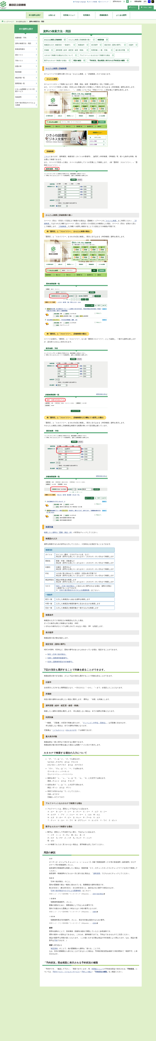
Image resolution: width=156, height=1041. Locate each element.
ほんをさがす (71, 730)
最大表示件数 (120, 50)
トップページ (8, 21)
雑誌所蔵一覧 (20, 78)
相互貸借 (54, 948)
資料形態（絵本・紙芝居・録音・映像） (70, 50)
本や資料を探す (35, 15)
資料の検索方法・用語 (23, 43)
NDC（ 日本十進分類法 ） (66, 586)
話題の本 (18, 66)
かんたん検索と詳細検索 (53, 40)
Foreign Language (80, 2)
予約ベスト (19, 60)
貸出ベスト (19, 55)
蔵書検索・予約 (20, 38)
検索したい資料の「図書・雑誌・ (57, 532)
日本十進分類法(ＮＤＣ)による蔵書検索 (74, 590)
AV (71, 532)
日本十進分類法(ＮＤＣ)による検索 (25, 104)
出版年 (131, 45)
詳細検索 (63, 68)
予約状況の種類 (101, 972)
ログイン (134, 7)
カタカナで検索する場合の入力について (58, 55)
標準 (145, 1)
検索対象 (101, 40)
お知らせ (51, 15)
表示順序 (94, 45)
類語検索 (18, 72)
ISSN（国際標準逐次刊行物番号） (60, 662)
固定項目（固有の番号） (113, 45)
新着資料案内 (20, 49)
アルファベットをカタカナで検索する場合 (95, 55)
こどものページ (58, 730)
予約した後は (86, 972)
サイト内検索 (93, 2)
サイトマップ (104, 2)
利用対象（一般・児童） (100, 50)
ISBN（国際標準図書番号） (57, 658)
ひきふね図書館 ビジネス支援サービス (25, 90)
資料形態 (96, 873)
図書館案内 (104, 15)
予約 (56, 940)
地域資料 (18, 97)
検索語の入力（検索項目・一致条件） (57, 45)
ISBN (94, 912)
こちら (46, 156)
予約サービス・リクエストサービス (66, 972)
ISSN (94, 923)
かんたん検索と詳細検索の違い (80, 40)
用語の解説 (77, 60)
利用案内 (86, 15)
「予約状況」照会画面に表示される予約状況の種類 (106, 60)
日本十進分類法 (98, 894)
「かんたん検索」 (111, 221)
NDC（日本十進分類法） (57, 654)
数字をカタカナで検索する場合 (55, 60)
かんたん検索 (51, 68)
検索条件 (81, 45)
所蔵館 (46, 50)
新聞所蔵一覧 (20, 83)
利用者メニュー (69, 15)
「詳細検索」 (63, 226)
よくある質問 (121, 15)
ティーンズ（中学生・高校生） (95, 723)
